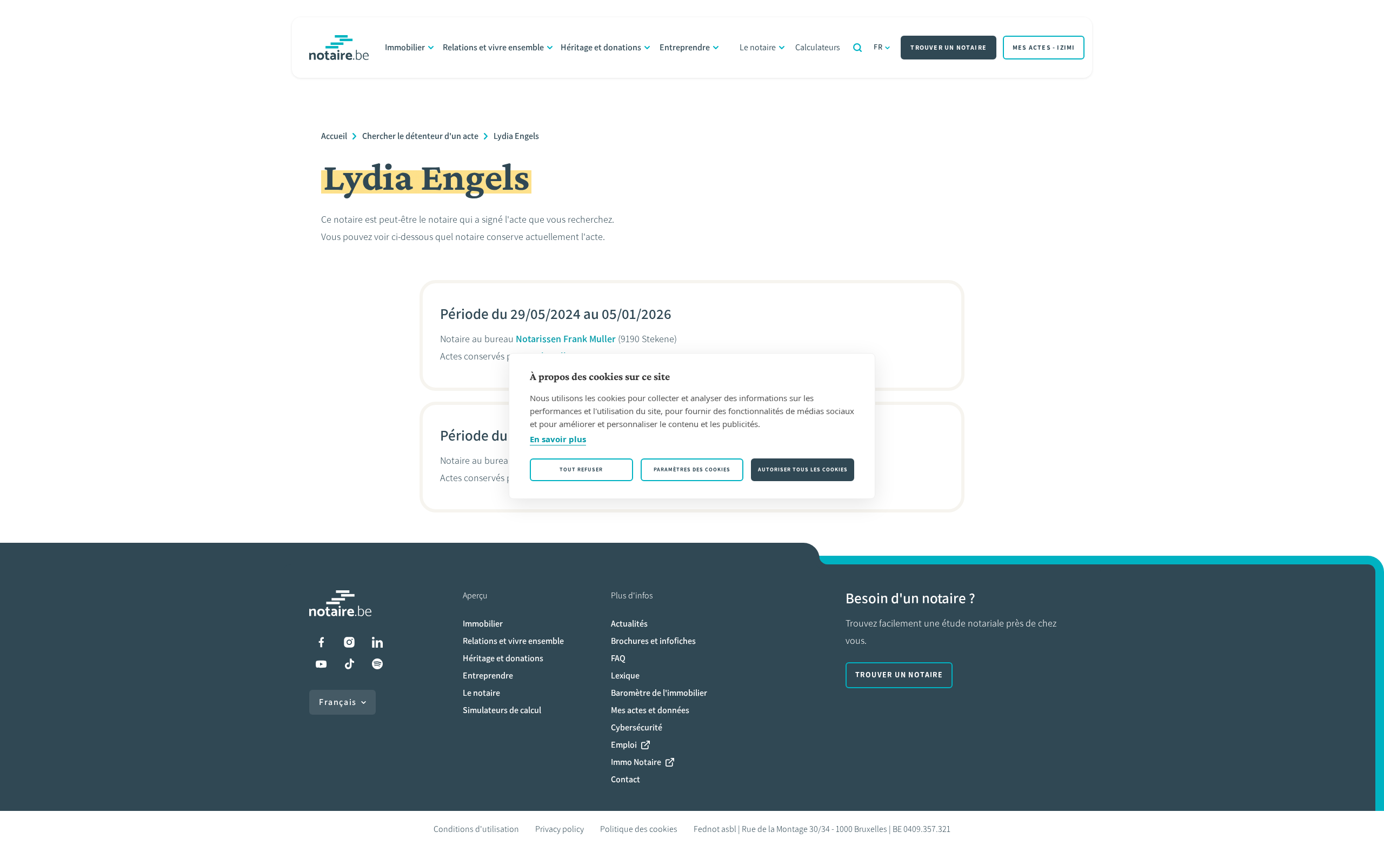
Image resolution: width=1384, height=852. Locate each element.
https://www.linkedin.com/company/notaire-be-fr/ (377, 642)
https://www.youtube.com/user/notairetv (321, 664)
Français (338, 702)
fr (878, 47)
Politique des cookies (638, 829)
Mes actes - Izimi (1044, 47)
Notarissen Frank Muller (566, 339)
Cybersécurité (636, 727)
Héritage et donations (601, 47)
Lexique (625, 675)
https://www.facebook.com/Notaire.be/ (321, 642)
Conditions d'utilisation (476, 829)
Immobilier (405, 47)
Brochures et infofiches (653, 641)
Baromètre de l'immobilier (659, 693)
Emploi (624, 745)
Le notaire (758, 47)
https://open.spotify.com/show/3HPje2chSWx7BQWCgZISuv (377, 664)
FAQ (618, 658)
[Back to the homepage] (339, 48)
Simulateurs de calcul (502, 710)
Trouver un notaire (948, 47)
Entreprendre (685, 47)
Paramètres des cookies (692, 469)
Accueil (334, 136)
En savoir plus (558, 439)
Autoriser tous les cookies (803, 469)
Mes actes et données (650, 710)
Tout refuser (581, 469)
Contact (625, 779)
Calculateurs (817, 47)
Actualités (629, 623)
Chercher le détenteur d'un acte (420, 136)
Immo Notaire (636, 762)
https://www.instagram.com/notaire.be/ (349, 642)
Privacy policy (559, 829)
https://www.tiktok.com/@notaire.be (349, 664)
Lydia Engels (516, 136)
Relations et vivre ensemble (493, 47)
